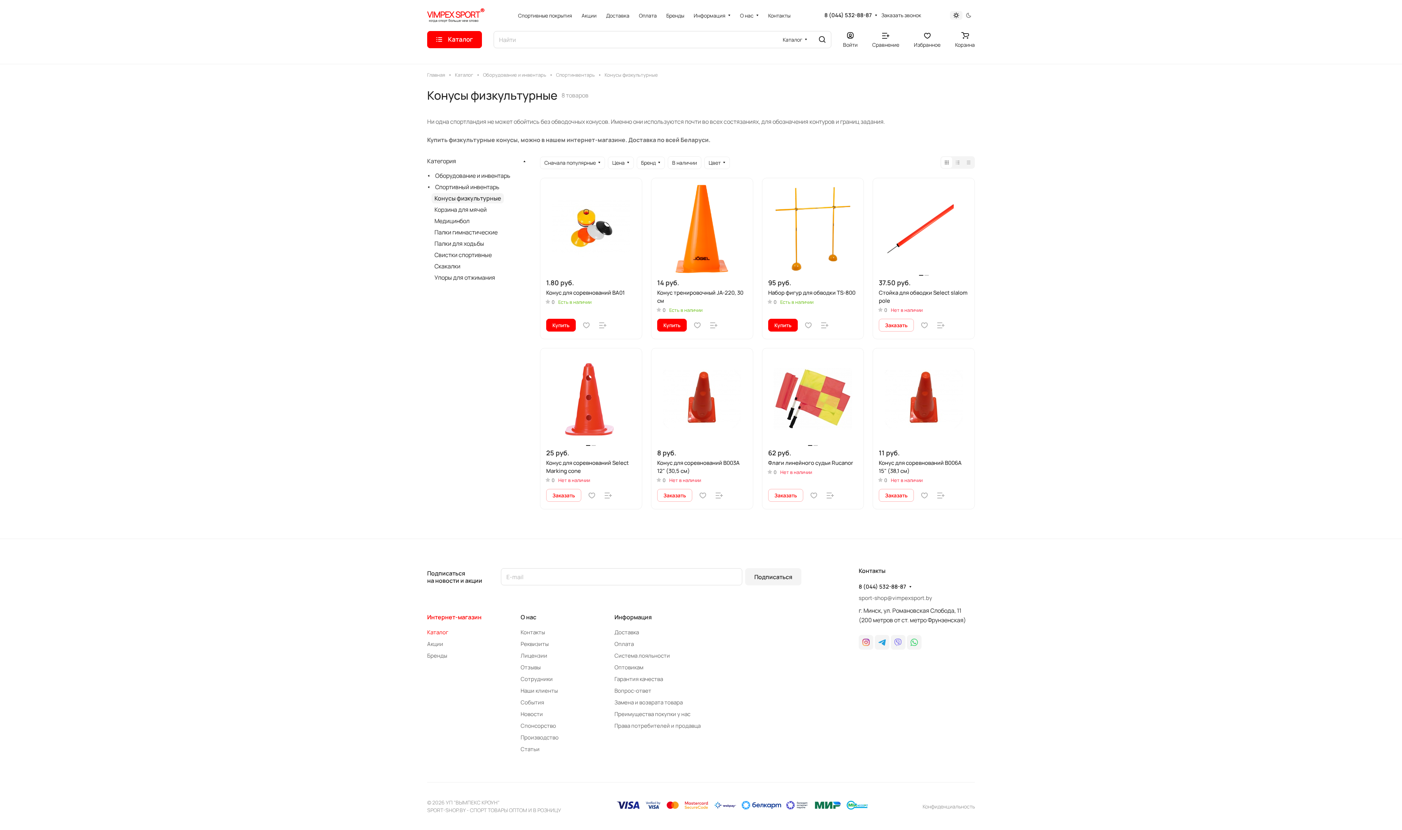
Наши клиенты (539, 691)
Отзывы (531, 667)
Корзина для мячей (460, 210)
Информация (633, 617)
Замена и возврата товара (648, 702)
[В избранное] (586, 325)
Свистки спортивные (463, 255)
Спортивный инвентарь (467, 187)
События (532, 702)
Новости (532, 714)
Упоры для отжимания (464, 278)
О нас (528, 617)
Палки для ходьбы (459, 244)
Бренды (437, 655)
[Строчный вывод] (957, 162)
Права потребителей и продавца (657, 726)
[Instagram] (866, 642)
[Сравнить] (602, 325)
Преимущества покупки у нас (652, 714)
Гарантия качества (638, 679)
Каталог (437, 632)
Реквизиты (535, 644)
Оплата (624, 644)
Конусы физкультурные (467, 198)
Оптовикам (628, 667)
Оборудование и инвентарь (472, 176)
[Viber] (898, 642)
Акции (435, 644)
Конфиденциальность (949, 806)
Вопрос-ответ (632, 691)
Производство (540, 737)
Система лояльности (642, 655)
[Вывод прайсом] (968, 162)
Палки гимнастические (466, 232)
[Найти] (822, 39)
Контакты (533, 632)
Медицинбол (452, 221)
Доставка (626, 632)
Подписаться (773, 577)
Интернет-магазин (454, 617)
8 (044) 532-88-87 (848, 15)
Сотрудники (537, 679)
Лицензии (534, 655)
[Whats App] (914, 642)
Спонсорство (538, 726)
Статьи (530, 749)
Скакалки (447, 266)
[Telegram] (882, 642)
